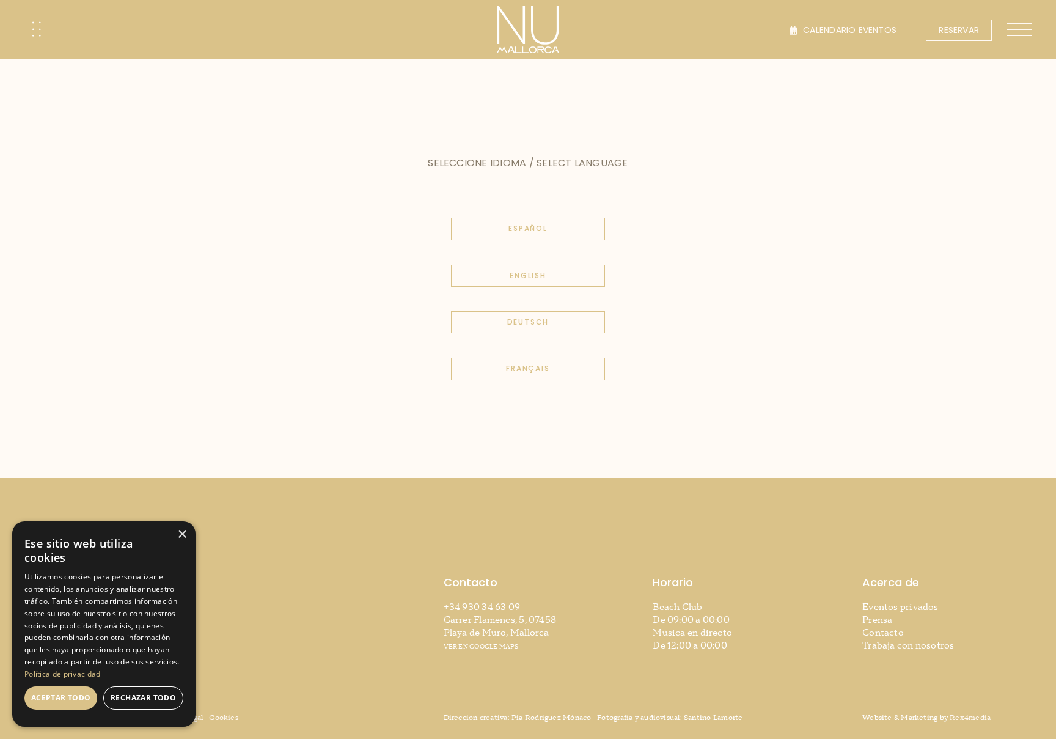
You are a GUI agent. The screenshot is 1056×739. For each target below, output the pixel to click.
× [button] (181, 534)
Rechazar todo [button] (143, 698)
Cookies (223, 717)
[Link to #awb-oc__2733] (36, 29)
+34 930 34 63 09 (482, 607)
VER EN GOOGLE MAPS (481, 646)
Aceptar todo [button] (61, 698)
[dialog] (104, 624)
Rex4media (970, 717)
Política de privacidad (62, 674)
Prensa (877, 620)
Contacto (883, 633)
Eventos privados (900, 607)
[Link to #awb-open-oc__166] (1019, 29)
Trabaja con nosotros (908, 646)
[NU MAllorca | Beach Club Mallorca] (528, 11)
